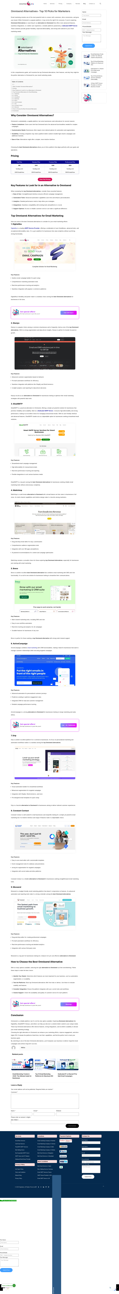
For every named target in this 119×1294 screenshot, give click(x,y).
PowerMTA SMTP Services (21, 1146)
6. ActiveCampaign (18, 102)
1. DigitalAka (16, 93)
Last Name (85, 1146)
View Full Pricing (45, 179)
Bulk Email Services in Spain (44, 1166)
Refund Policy (18, 1175)
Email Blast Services (20, 1140)
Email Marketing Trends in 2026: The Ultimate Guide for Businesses (22, 1076)
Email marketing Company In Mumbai (46, 1140)
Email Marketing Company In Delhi (45, 1146)
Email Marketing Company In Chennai (46, 1143)
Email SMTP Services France (44, 1172)
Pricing (15, 88)
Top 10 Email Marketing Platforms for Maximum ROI (97, 63)
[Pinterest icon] (46, 1187)
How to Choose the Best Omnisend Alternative (25, 109)
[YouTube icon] (41, 1187)
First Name (85, 1140)
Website (58, 1111)
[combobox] (84, 30)
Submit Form (88, 45)
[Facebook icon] (36, 1187)
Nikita (23, 1047)
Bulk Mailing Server (19, 1150)
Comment (14, 1092)
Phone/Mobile (86, 26)
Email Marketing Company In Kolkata (46, 1150)
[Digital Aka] (26, 3)
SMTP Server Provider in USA (44, 1175)
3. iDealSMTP (17, 97)
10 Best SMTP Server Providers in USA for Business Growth (96, 85)
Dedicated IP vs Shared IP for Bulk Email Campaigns (97, 70)
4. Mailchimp (16, 98)
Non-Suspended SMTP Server (22, 1153)
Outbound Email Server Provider (22, 1159)
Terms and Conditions (20, 1172)
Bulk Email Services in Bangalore (45, 1153)
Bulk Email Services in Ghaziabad (45, 1156)
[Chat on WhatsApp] (14, 1286)
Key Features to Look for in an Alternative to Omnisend (27, 90)
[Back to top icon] (103, 1186)
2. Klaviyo (16, 95)
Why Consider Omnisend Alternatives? (23, 86)
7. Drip (15, 103)
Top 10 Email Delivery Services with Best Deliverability (96, 77)
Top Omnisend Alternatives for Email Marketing (25, 92)
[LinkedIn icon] (44, 1187)
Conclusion (16, 110)
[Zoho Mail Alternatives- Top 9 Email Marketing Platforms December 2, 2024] (114, 1287)
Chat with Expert (68, 312)
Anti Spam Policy (19, 1169)
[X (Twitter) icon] (39, 1187)
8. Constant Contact (18, 105)
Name (13, 1111)
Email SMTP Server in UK (43, 1178)
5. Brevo (15, 100)
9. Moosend (16, 107)
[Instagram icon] (49, 1187)
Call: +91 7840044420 (68, 725)
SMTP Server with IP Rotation (22, 1156)
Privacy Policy (18, 1178)
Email (36, 1111)
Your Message (87, 32)
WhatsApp (69, 1004)
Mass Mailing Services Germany (45, 1169)
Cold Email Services (20, 1143)
